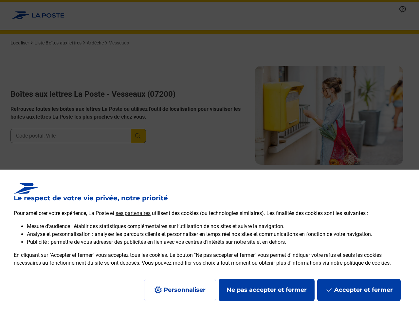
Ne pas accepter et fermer (267, 289)
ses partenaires (133, 213)
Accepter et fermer (363, 289)
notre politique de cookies (360, 263)
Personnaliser (185, 289)
